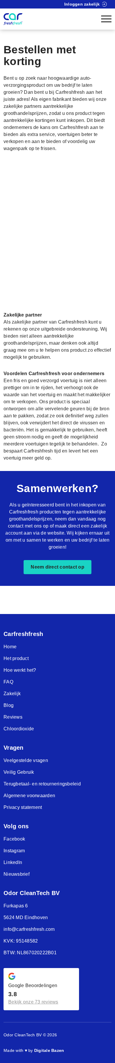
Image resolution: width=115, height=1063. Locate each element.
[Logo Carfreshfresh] (13, 19)
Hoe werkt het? (20, 670)
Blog (9, 705)
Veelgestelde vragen (26, 760)
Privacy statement (23, 807)
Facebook (14, 838)
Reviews (13, 717)
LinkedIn (13, 862)
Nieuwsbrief (16, 874)
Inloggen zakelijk (82, 4)
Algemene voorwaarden (29, 795)
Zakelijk (12, 693)
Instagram (14, 850)
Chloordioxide (19, 728)
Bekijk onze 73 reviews (33, 1001)
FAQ (8, 681)
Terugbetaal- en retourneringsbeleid (42, 783)
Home (10, 646)
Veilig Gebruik (19, 772)
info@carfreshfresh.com (29, 929)
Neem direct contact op (57, 566)
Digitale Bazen (49, 1050)
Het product (16, 658)
